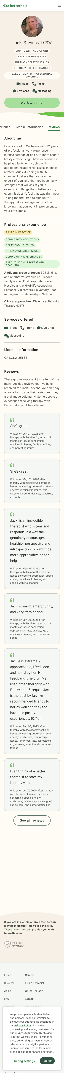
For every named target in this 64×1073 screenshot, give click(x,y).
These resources (15, 929)
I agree (47, 1061)
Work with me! (32, 102)
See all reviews (32, 820)
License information (29, 127)
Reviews (54, 127)
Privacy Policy (22, 1025)
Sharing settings (23, 1061)
